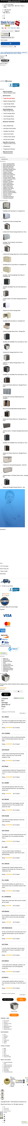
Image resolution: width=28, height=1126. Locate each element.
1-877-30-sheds (4, 566)
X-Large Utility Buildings (10, 106)
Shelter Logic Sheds (9, 188)
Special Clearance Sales (10, 93)
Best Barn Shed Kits (9, 166)
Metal (5, 1048)
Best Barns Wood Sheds (10, 128)
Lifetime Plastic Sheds (9, 136)
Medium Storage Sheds (9, 101)
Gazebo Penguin (8, 172)
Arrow (5, 1034)
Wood (5, 1054)
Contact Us (6, 1024)
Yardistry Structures (8, 198)
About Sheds (7, 660)
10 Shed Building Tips (8, 1071)
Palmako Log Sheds (9, 181)
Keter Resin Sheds (8, 176)
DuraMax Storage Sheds (10, 169)
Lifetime (5, 1041)
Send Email (3, 573)
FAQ (5, 662)
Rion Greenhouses (8, 185)
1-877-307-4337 (9, 4)
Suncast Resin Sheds (9, 139)
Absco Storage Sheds (9, 164)
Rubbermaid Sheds (8, 187)
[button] (1, 1114)
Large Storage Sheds (9, 104)
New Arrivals (6, 1055)
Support (7, 11)
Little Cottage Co (8, 180)
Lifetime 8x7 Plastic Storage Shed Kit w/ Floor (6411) (13, 53)
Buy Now (14, 1015)
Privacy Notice (7, 664)
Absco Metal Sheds (8, 125)
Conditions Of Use (7, 1023)
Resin (5, 1051)
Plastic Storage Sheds (9, 113)
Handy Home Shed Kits (9, 174)
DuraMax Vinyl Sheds (9, 131)
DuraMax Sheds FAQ (8, 1065)
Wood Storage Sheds (9, 119)
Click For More (3, 63)
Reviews (19, 53)
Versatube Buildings (9, 196)
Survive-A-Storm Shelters (10, 192)
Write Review (21, 999)
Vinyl (5, 1052)
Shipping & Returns (8, 668)
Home (2, 52)
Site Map (6, 671)
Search (17, 31)
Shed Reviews (7, 667)
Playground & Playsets (9, 149)
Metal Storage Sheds (9, 110)
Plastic (5, 1049)
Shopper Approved (8, 1029)
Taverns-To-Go (7, 195)
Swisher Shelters (8, 194)
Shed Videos (6, 1070)
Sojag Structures (8, 190)
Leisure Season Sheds (9, 177)
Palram (5, 1042)
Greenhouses (7, 146)
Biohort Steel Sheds (9, 168)
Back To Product (6, 694)
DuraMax (5, 1037)
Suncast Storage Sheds (9, 191)
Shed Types (6, 1069)
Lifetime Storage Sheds (10, 179)
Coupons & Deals (8, 661)
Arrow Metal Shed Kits (9, 165)
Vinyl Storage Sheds (9, 116)
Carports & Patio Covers (10, 143)
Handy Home (6, 1040)
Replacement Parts (8, 665)
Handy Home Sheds (8, 134)
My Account (8, 10)
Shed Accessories (8, 153)
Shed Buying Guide (8, 669)
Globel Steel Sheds (8, 173)
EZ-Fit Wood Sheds (8, 170)
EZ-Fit (5, 1038)
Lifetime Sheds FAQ (8, 1066)
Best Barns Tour (7, 1067)
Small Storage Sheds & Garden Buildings (12, 52)
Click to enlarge (14, 1011)
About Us (7, 12)
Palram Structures (8, 183)
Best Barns (6, 1036)
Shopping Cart (7, 37)
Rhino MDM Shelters (9, 184)
